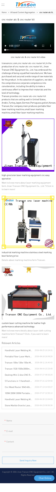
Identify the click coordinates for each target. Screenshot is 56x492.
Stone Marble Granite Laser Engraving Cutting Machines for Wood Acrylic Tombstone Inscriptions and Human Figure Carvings (20, 405)
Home (4, 12)
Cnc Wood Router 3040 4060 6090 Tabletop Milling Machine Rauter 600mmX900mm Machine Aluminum (20, 387)
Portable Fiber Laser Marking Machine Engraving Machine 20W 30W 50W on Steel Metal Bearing (20, 356)
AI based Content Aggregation (22, 12)
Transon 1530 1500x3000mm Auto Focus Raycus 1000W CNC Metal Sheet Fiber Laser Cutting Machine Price (20, 368)
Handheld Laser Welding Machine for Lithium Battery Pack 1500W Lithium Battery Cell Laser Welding (20, 350)
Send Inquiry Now (28, 460)
